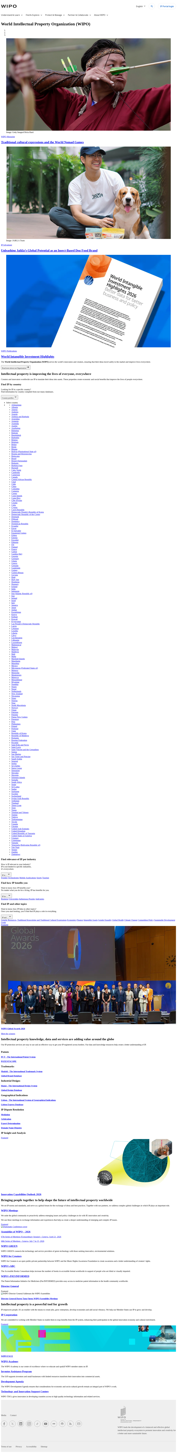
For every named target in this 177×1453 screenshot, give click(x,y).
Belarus (14, 440)
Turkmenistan (17, 819)
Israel (13, 600)
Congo (14, 493)
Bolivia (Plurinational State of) (23, 451)
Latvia (14, 626)
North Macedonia (18, 705)
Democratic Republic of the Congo (25, 514)
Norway (14, 708)
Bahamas (15, 430)
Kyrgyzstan (16, 621)
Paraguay (15, 719)
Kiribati (14, 617)
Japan (13, 607)
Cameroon (15, 475)
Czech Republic (17, 510)
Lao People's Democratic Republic (25, 624)
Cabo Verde (16, 470)
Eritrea (14, 535)
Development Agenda (12, 1381)
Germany (15, 559)
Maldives (15, 652)
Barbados (15, 437)
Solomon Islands (18, 777)
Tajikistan (15, 801)
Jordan (14, 610)
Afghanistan (16, 405)
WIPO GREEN (9, 1246)
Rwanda (14, 743)
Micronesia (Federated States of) (24, 668)
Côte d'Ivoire (16, 500)
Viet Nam (15, 847)
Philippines (15, 724)
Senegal (14, 761)
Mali (13, 654)
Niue (13, 703)
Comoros (15, 491)
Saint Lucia (16, 747)
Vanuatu (14, 843)
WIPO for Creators (11, 1256)
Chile (13, 484)
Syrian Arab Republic (20, 798)
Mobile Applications (27, 878)
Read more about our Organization (15, 367)
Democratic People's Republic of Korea (27, 512)
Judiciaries (40, 899)
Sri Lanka (15, 787)
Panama (14, 715)
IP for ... (6, 895)
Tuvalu (14, 822)
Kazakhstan (16, 612)
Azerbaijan (15, 428)
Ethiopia (14, 542)
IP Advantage (6, 245)
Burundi (14, 468)
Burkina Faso (16, 465)
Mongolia (15, 673)
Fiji (12, 545)
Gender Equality (105, 920)
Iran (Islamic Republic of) (21, 593)
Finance (80, 920)
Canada (14, 477)
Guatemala (15, 568)
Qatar (13, 731)
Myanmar (15, 682)
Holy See (15, 580)
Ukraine (14, 826)
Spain (13, 784)
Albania (14, 407)
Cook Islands (16, 496)
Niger (13, 698)
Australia (15, 423)
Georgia (14, 556)
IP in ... (6, 874)
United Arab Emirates (20, 829)
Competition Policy (146, 920)
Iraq (13, 596)
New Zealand (17, 694)
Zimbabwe (15, 854)
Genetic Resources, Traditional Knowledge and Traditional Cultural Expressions (34, 920)
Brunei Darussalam (19, 461)
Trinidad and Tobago (20, 812)
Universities (14, 899)
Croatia (14, 503)
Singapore (15, 770)
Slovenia (15, 775)
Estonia (14, 538)
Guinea (14, 570)
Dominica (15, 521)
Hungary (15, 584)
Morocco (15, 677)
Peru (13, 722)
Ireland (14, 598)
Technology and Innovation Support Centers (25, 1391)
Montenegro (16, 675)
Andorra (14, 412)
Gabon (14, 552)
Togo (13, 808)
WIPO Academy (9, 1361)
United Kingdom (18, 831)
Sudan (14, 789)
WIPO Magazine (8, 137)
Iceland (14, 586)
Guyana (14, 575)
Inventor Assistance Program (16, 1371)
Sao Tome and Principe (20, 756)
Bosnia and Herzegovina (21, 454)
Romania (15, 738)
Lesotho (14, 631)
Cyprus (14, 507)
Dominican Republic (19, 524)
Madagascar (16, 645)
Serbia (14, 763)
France (14, 549)
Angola (14, 414)
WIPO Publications (9, 351)
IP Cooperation (9, 1314)
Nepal (13, 689)
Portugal (14, 729)
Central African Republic (21, 479)
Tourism (45, 878)
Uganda (14, 824)
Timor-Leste (16, 805)
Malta (13, 656)
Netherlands (16, 691)
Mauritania (15, 661)
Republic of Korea (19, 733)
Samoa (14, 752)
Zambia (14, 852)
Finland (14, 547)
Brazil (13, 458)
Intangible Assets (91, 920)
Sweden (14, 794)
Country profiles (9, 397)
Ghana (14, 561)
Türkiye (14, 817)
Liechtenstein (16, 638)
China (13, 486)
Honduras (15, 582)
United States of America (21, 836)
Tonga (14, 810)
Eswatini (15, 540)
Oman (13, 710)
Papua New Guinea (19, 717)
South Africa (16, 782)
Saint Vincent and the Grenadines (25, 749)
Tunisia (14, 815)
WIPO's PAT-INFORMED (15, 1276)
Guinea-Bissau (17, 573)
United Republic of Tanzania (23, 833)
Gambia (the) (16, 554)
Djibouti (14, 519)
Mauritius (15, 663)
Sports (39, 878)
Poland (14, 726)
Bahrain (14, 433)
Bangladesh (16, 435)
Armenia (15, 421)
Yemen (14, 850)
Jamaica (14, 605)
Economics (71, 920)
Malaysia (15, 649)
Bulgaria (14, 463)
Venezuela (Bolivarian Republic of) (25, 845)
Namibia (14, 684)
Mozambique (16, 680)
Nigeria (14, 701)
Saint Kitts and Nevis (20, 745)
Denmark (15, 517)
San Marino (16, 754)
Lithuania (15, 640)
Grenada (14, 566)
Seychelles (15, 766)
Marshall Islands (18, 659)
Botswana (15, 456)
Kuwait (14, 619)
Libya (13, 635)
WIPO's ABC (8, 1266)
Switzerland (16, 796)
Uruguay (15, 838)
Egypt (13, 528)
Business (4, 899)
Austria (14, 426)
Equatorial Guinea (18, 533)
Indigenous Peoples (27, 899)
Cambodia (15, 472)
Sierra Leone (16, 768)
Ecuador (14, 526)
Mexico (14, 666)
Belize (14, 444)
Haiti (13, 577)
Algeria (14, 410)
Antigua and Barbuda (20, 417)
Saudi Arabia (16, 759)
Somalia (14, 780)
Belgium (14, 442)
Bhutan (14, 449)
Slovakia (15, 773)
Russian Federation (19, 740)
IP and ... (7, 916)
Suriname (15, 791)
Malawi (14, 647)
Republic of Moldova (20, 736)
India (13, 589)
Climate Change (130, 920)
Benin (13, 447)
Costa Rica (15, 498)
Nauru (14, 687)
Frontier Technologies (10, 878)
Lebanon (15, 628)
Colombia (15, 489)
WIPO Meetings (9, 1210)
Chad (13, 482)
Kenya (14, 614)
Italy (13, 603)
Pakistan (14, 712)
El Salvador (16, 531)
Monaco (14, 670)
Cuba (13, 505)
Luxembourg (16, 642)
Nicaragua (15, 696)
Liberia (14, 633)
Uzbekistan (16, 840)
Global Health (118, 920)
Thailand (15, 803)
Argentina (15, 419)
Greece (14, 563)
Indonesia (15, 591)
